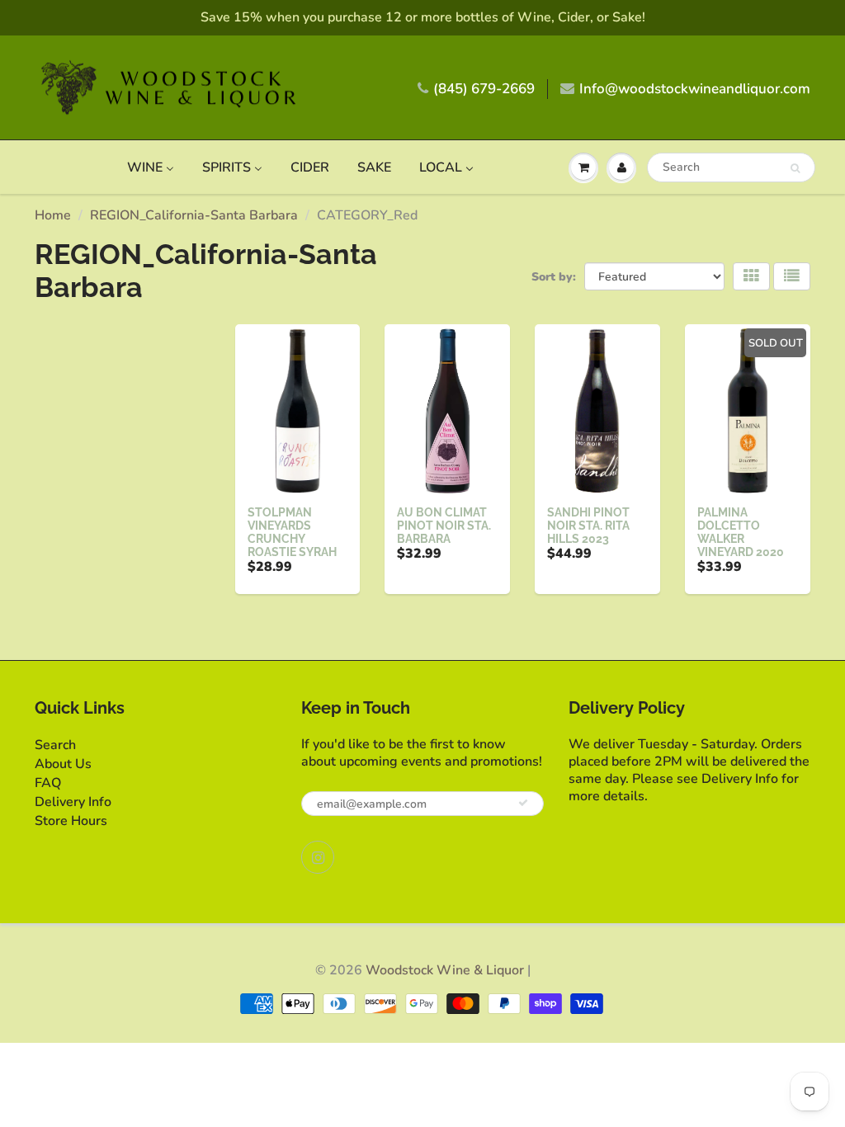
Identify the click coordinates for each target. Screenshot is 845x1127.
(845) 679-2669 (484, 88)
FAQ (48, 783)
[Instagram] (317, 857)
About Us (63, 764)
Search (55, 745)
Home (53, 215)
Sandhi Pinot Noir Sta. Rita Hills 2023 (588, 525)
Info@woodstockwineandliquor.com (694, 88)
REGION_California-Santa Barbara (194, 215)
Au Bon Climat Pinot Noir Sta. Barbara (444, 525)
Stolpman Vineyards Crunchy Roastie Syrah (292, 532)
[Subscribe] (523, 803)
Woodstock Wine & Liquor (445, 970)
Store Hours (71, 821)
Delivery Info (73, 802)
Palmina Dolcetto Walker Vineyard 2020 (740, 532)
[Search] (795, 168)
